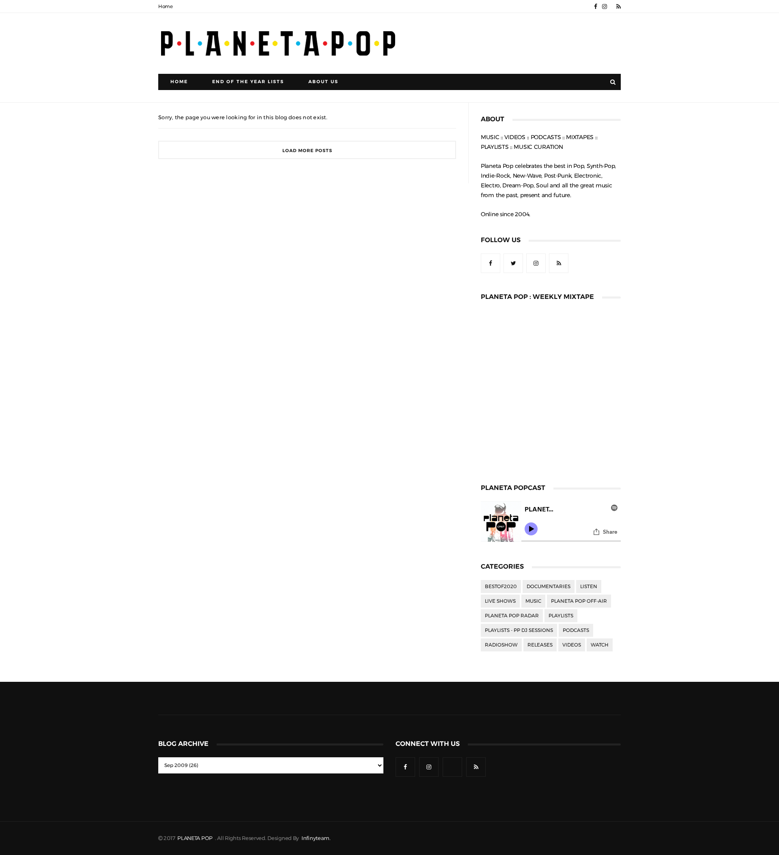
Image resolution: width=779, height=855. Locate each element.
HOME (179, 81)
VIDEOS (571, 644)
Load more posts (307, 150)
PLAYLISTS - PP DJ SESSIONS (519, 630)
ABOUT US (323, 81)
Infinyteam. (316, 838)
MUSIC (533, 601)
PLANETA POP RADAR (512, 615)
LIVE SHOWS (500, 601)
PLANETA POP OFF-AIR (579, 601)
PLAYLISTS (561, 615)
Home (165, 6)
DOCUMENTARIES (548, 586)
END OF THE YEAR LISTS (248, 81)
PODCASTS (576, 630)
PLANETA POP (195, 838)
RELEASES (540, 644)
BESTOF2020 (501, 586)
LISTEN (588, 586)
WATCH (600, 644)
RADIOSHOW (501, 644)
